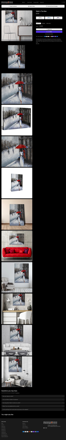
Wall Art (24, 2)
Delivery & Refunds (25, 427)
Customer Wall (35, 2)
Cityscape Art (3, 430)
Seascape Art (3, 429)
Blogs (2, 423)
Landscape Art (3, 432)
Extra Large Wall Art (4, 435)
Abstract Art (3, 426)
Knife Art (2, 424)
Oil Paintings (3, 427)
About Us (23, 423)
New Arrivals (29, 2)
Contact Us (42, 2)
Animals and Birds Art (4, 436)
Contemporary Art (4, 433)
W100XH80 (43, 23)
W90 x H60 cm (38, 23)
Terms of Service (25, 426)
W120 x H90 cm (49, 23)
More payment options (49, 33)
